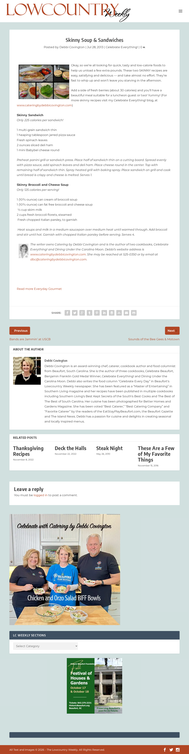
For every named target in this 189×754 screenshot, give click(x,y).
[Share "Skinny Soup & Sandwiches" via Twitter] (74, 313)
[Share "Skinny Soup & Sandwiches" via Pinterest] (97, 313)
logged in (41, 495)
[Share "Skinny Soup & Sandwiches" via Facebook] (67, 313)
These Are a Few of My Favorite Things (156, 454)
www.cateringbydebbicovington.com (44, 105)
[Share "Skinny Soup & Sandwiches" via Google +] (82, 313)
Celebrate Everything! (122, 47)
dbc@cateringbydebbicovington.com (58, 259)
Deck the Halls (71, 448)
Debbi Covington (72, 47)
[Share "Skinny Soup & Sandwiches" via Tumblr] (89, 313)
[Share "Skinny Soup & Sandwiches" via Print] (134, 313)
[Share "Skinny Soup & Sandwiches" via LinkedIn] (104, 313)
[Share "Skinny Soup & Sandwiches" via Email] (126, 313)
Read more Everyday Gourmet (39, 289)
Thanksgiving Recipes (28, 451)
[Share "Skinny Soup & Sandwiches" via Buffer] (111, 313)
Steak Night (109, 448)
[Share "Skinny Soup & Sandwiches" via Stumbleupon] (119, 313)
